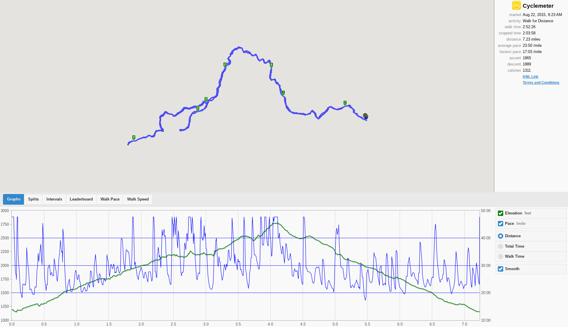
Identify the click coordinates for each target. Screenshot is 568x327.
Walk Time (514, 256)
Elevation (518, 213)
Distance (513, 236)
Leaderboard (81, 199)
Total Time (514, 246)
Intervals (54, 199)
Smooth (512, 269)
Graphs (13, 199)
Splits (33, 199)
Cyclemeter (538, 6)
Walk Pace (110, 199)
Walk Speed (138, 199)
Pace (515, 224)
